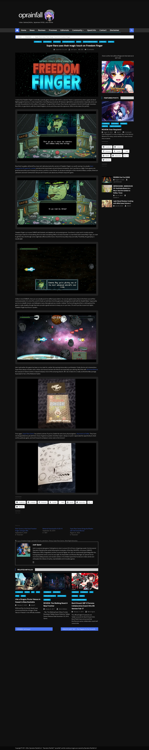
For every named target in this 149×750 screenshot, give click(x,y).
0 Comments (90, 49)
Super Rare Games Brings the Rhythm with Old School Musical (81, 530)
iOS (91, 592)
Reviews (41, 30)
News (32, 30)
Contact (103, 30)
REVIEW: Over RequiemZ (111, 129)
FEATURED (57, 42)
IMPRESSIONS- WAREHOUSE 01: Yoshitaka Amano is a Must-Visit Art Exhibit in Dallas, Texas (123, 189)
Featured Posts (111, 97)
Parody (39, 541)
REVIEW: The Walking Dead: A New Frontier (55, 604)
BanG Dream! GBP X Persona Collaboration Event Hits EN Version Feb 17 (83, 606)
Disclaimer (114, 30)
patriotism (45, 541)
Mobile (75, 596)
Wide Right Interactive (71, 541)
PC (33, 592)
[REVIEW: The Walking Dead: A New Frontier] (56, 581)
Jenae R (33, 605)
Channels (38, 42)
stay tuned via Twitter (83, 434)
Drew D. (129, 206)
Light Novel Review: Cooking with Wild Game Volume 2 (123, 202)
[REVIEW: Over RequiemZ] (118, 111)
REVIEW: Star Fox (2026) (121, 177)
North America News (90, 42)
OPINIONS (103, 42)
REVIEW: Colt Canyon (24, 629)
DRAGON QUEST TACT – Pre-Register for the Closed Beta (79, 629)
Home (23, 30)
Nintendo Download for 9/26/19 (52, 529)
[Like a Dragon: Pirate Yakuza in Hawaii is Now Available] (28, 581)
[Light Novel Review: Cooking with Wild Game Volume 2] (107, 203)
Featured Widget (68, 42)
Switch (111, 42)
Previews (53, 30)
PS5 (17, 596)
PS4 (38, 592)
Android (75, 592)
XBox (23, 596)
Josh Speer (74, 49)
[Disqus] (56, 658)
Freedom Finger (26, 541)
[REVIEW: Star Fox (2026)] (107, 179)
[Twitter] (33, 562)
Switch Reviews (115, 126)
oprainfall (34, 541)
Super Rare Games (28, 434)
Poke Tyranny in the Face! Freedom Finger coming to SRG (26, 530)
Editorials (64, 30)
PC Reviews (61, 596)
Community (77, 30)
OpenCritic (91, 30)
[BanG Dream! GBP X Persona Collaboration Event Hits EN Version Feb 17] (85, 581)
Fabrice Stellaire (63, 609)
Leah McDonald (117, 182)
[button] (52, 155)
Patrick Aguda (91, 612)
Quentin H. (116, 197)
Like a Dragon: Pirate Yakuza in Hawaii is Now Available (27, 600)
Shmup (51, 541)
